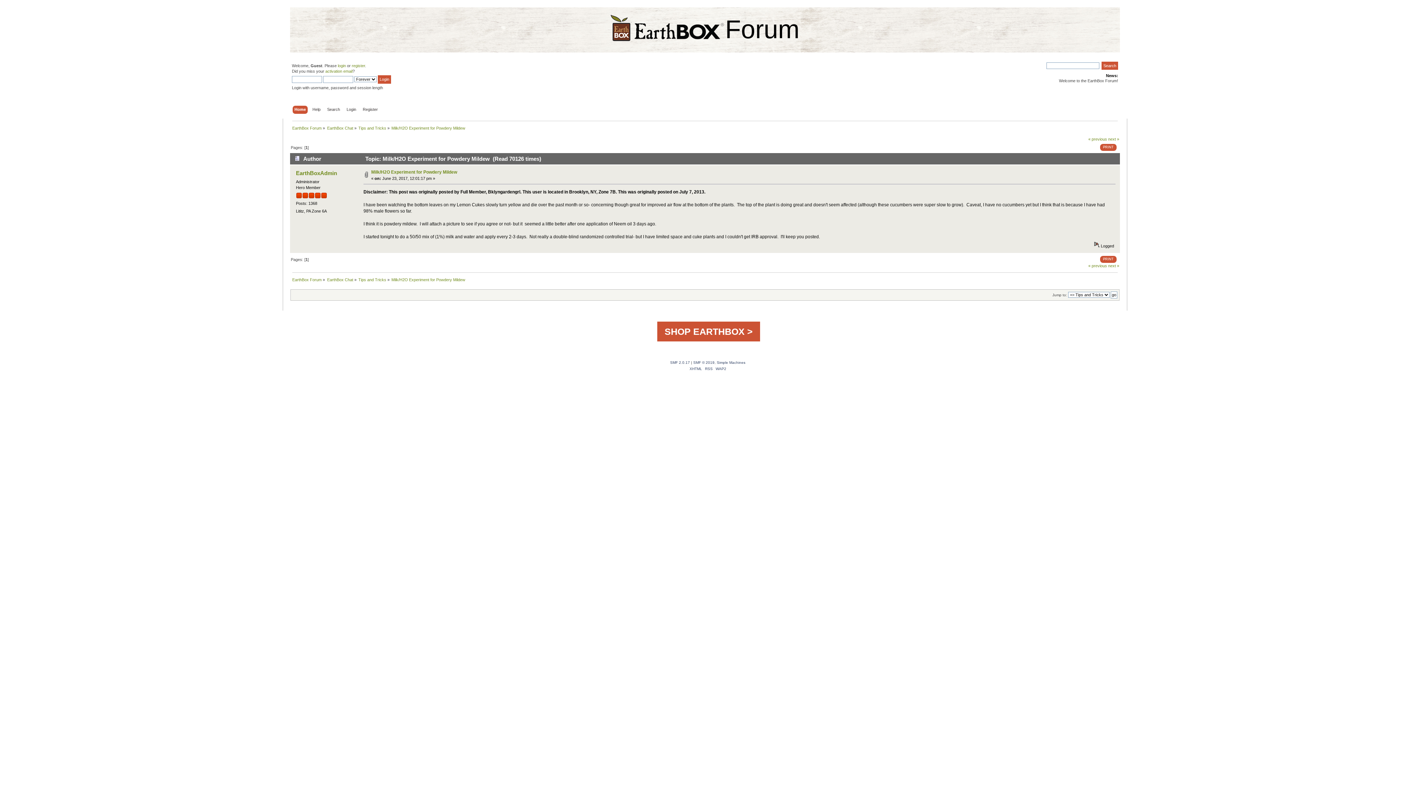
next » (1113, 139)
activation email (338, 71)
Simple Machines (731, 363)
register (358, 66)
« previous (1097, 139)
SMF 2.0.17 (680, 363)
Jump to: (1059, 295)
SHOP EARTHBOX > (709, 331)
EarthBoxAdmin (316, 173)
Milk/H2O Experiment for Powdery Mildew (414, 172)
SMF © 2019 (704, 363)
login (342, 66)
